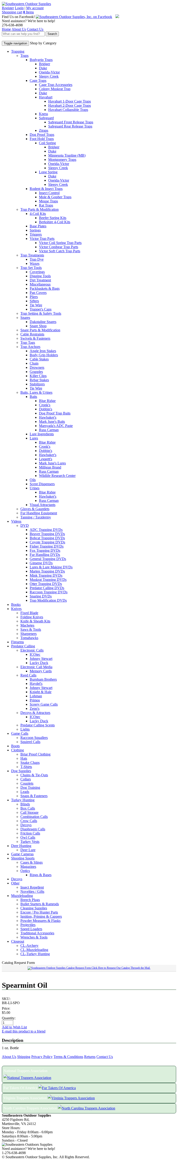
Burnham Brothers (43, 679)
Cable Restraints (32, 334)
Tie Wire (36, 305)
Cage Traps (38, 80)
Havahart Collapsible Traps (68, 110)
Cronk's (44, 405)
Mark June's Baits (52, 422)
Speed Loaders (31, 929)
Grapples (36, 372)
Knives (16, 609)
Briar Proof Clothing (35, 754)
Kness (43, 114)
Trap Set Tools (31, 268)
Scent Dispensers (42, 484)
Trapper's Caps (40, 309)
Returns (89, 1057)
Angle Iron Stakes (43, 351)
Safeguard (46, 118)
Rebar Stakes (39, 380)
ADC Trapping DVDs (46, 530)
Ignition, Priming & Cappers (41, 916)
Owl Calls (27, 837)
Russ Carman (49, 430)
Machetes (27, 625)
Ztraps (43, 130)
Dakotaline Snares (43, 322)
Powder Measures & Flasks (40, 921)
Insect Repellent (32, 887)
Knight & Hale (40, 692)
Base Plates (38, 226)
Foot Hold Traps (42, 139)
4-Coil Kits (38, 214)
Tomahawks (29, 638)
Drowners (37, 367)
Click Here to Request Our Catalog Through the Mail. (120, 967)
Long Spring (48, 172)
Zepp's (34, 708)
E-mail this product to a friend (23, 1031)
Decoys (26, 825)
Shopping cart (12, 12)
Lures (34, 438)
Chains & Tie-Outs (34, 775)
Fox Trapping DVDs (45, 550)
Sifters (34, 301)
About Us (19, 29)
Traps (24, 56)
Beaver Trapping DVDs (47, 534)
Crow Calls (28, 821)
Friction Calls (30, 833)
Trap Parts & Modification (39, 209)
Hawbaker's (47, 417)
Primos (35, 700)
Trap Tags (27, 342)
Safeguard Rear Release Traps (70, 126)
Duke (43, 68)
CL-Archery (29, 946)
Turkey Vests (29, 842)
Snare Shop (38, 326)
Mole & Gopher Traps (55, 197)
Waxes (34, 263)
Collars (25, 779)
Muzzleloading (22, 896)
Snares (25, 318)
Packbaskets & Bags (45, 288)
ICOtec (35, 654)
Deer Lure (27, 850)
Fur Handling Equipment (38, 513)
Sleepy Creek (49, 76)
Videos (16, 521)
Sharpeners (28, 634)
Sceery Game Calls (44, 704)
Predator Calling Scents (37, 725)
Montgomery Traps (62, 160)
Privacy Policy (42, 1057)
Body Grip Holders (44, 355)
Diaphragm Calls (32, 829)
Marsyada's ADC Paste (56, 426)
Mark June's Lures (52, 463)
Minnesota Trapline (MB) (67, 155)
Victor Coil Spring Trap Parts (60, 243)
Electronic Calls (32, 650)
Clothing (17, 750)
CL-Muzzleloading (34, 950)
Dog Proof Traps (42, 135)
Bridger (44, 64)
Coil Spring (47, 143)
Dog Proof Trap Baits (54, 413)
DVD (24, 525)
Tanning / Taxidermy (35, 517)
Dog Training (30, 787)
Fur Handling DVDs (45, 555)
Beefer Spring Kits (52, 218)
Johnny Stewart (41, 659)
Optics (25, 871)
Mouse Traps (48, 201)
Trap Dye (37, 259)
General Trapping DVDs (48, 559)
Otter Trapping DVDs (46, 584)
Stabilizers (37, 384)
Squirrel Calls (30, 742)
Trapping (17, 51)
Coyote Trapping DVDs (47, 542)
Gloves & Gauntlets (34, 509)
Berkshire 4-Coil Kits (54, 222)
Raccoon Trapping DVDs (48, 592)
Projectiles (27, 925)
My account (35, 8)
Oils (33, 480)
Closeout (17, 941)
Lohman (36, 696)
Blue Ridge (47, 401)
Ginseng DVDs (41, 563)
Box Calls (27, 808)
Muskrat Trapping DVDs (48, 580)
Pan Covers (38, 293)
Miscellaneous (40, 284)
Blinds (25, 804)
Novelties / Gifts (32, 891)
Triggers (36, 234)
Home (6, 29)
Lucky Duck (39, 663)
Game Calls (19, 733)
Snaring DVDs (41, 596)
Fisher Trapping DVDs (47, 546)
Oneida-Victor (49, 72)
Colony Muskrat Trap (54, 89)
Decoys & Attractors (35, 713)
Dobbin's (45, 409)
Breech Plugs (30, 900)
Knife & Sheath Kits (35, 621)
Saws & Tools (30, 629)
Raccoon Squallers (34, 738)
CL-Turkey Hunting (35, 954)
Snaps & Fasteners (34, 796)
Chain (34, 363)
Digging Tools (40, 276)
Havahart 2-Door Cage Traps (69, 105)
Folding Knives (31, 617)
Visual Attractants (42, 505)
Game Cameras (22, 854)
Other (15, 883)
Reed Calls (28, 675)
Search (52, 34)
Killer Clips (38, 376)
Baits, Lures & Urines (36, 392)
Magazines (28, 866)
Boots (15, 746)
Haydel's (36, 684)
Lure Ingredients (42, 434)
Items (28, 12)
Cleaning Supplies (33, 908)
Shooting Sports (23, 858)
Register (8, 8)
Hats (23, 758)
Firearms (17, 642)
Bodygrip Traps (41, 60)
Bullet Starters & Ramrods (39, 904)
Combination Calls (34, 817)
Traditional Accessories (37, 933)
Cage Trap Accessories (55, 85)
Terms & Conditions (68, 1057)
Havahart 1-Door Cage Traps (69, 101)
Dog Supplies (21, 771)
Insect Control (49, 193)
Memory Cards (41, 671)
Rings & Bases (40, 875)
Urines (34, 488)
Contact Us (35, 29)
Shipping (23, 1057)
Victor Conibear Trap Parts (58, 247)
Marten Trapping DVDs (47, 571)
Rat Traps (46, 205)
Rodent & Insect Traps (46, 189)
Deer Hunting (21, 846)
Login (19, 8)
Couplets (26, 783)
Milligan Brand (50, 467)
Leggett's (45, 459)
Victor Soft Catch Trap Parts (59, 251)
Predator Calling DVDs (47, 588)
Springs (35, 230)
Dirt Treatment (40, 280)
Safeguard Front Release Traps (70, 122)
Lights (25, 729)
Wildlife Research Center (57, 476)
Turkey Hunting (23, 800)
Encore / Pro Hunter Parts (39, 912)
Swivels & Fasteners (35, 338)
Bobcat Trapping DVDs (47, 538)
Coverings (37, 272)
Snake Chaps (30, 763)
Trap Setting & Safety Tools (40, 313)
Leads (24, 792)
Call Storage (29, 812)
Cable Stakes (39, 359)
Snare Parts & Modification (40, 330)
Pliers (34, 297)
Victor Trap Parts (42, 239)
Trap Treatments (32, 255)
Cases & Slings (31, 862)
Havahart (45, 97)
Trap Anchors (30, 347)
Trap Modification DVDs (48, 600)
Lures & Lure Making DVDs (51, 567)
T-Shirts (26, 767)
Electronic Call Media (36, 667)
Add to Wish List (14, 1027)
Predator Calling (23, 646)
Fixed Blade (29, 613)
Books (16, 604)
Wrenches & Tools (34, 937)
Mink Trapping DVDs (46, 575)
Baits (33, 397)
